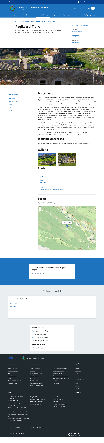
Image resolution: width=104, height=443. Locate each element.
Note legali (55, 402)
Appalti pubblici (34, 376)
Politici (9, 378)
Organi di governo (12, 368)
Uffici (9, 373)
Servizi (32, 15)
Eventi (77, 386)
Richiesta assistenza (35, 404)
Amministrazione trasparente (60, 397)
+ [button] (40, 208)
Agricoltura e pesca (35, 368)
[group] (52, 308)
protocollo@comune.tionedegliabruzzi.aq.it (18, 415)
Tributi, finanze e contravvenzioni (61, 378)
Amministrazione (14, 15)
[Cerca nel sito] (93, 8)
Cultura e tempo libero (36, 383)
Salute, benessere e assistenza (60, 376)
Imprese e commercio (58, 371)
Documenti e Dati (12, 383)
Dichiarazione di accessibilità (60, 404)
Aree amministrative (13, 371)
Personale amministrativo (14, 381)
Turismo (55, 381)
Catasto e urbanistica (35, 381)
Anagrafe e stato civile (36, 373)
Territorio (77, 388)
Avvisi (76, 373)
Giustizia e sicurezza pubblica (60, 368)
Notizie (77, 368)
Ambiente (32, 371)
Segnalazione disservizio (36, 402)
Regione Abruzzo (13, 2)
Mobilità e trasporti (57, 373)
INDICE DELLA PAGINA (13, 94)
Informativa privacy (58, 399)
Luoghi (77, 383)
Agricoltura (57, 15)
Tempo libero (67, 15)
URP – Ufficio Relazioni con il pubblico (17, 411)
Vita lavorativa (56, 383)
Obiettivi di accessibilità (59, 406)
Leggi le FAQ (33, 397)
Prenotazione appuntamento (37, 399)
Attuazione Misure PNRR (14, 427)
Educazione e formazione (36, 385)
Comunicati (78, 371)
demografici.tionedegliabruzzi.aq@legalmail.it (19, 418)
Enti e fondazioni (12, 376)
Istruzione (77, 15)
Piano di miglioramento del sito (35, 427)
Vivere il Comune (43, 15)
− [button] (40, 210)
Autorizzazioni (33, 378)
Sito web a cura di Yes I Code (17, 433)
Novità (25, 15)
